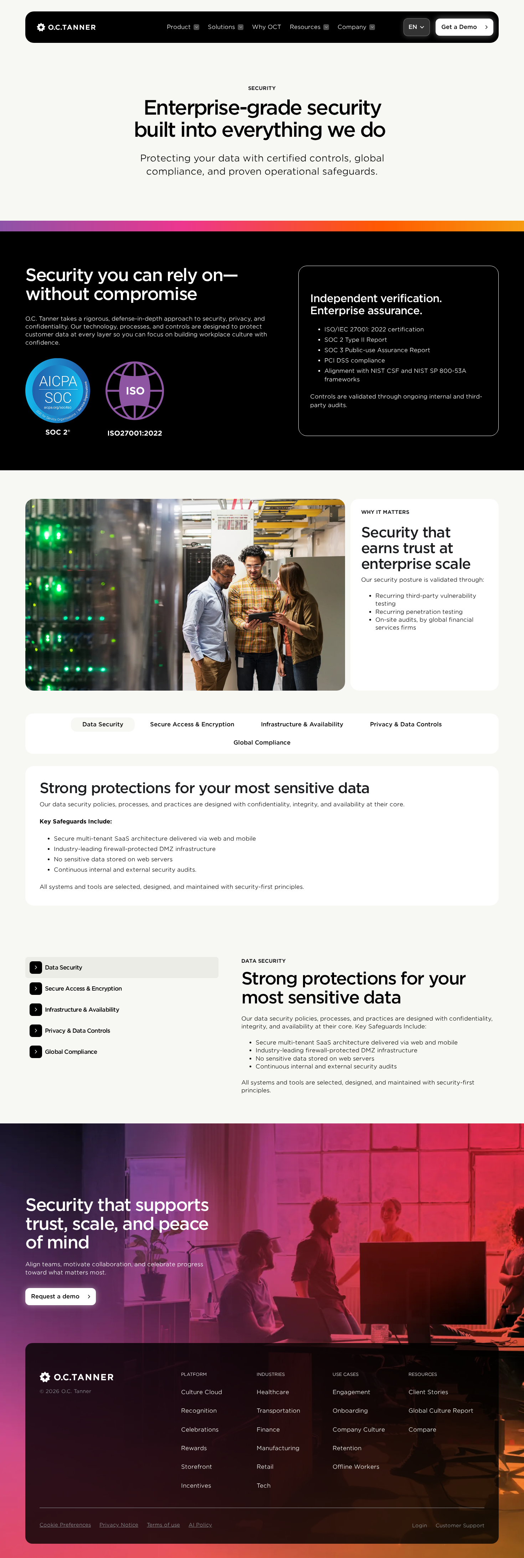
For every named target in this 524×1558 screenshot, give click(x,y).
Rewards (194, 1448)
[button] (183, 27)
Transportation (278, 1410)
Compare (422, 1429)
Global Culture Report (441, 1410)
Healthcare (273, 1392)
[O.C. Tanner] (106, 1377)
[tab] (103, 724)
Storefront (196, 1466)
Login (419, 1525)
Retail (265, 1466)
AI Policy (200, 1524)
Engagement (351, 1392)
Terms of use (163, 1524)
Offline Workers (356, 1466)
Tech (264, 1485)
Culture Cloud (201, 1392)
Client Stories (428, 1392)
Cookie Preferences (65, 1525)
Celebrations (200, 1429)
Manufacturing (278, 1448)
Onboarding (350, 1410)
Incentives (196, 1485)
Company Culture (359, 1429)
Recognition (199, 1410)
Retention (347, 1448)
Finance (268, 1429)
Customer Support (460, 1525)
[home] (66, 27)
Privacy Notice (118, 1524)
